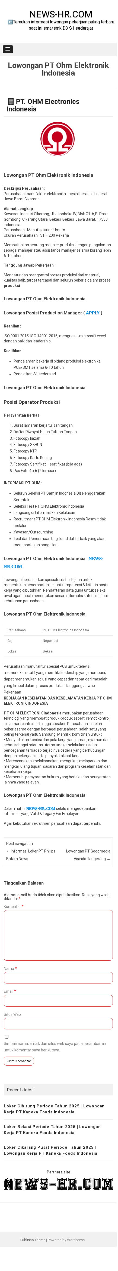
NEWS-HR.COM (61, 14)
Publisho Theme (32, 1240)
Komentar (14, 906)
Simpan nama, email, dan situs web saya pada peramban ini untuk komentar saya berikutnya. (55, 1046)
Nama (10, 968)
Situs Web (12, 1014)
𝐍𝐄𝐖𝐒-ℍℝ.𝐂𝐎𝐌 (40, 808)
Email (10, 991)
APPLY (93, 313)
